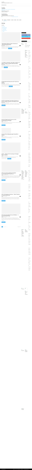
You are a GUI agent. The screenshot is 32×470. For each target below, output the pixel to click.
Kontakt (14, 469)
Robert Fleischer (3, 45)
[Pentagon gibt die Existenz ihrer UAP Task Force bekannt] (11, 75)
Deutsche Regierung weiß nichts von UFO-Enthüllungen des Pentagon (9, 120)
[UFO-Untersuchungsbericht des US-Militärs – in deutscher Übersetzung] (11, 209)
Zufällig (3, 31)
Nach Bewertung (4, 30)
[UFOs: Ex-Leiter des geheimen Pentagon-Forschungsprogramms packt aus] (11, 166)
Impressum (22, 469)
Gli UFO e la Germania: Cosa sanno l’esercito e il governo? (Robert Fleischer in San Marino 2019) (10, 101)
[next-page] (7, 226)
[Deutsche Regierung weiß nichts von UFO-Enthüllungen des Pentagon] (11, 113)
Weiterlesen (10, 48)
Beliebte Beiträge (4, 27)
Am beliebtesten (4, 28)
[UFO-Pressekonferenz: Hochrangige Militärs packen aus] (26, 290)
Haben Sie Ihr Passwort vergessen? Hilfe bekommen (8, 9)
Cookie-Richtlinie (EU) (26, 469)
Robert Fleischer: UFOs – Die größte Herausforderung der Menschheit (29, 57)
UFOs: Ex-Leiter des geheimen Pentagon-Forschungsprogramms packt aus (9, 173)
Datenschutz (3, 10)
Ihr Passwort (3, 7)
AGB (16, 469)
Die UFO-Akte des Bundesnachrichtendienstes (29, 251)
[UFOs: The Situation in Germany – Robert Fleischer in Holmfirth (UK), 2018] (11, 188)
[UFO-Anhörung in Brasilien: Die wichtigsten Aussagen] (23, 113)
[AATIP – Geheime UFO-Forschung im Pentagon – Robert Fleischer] (11, 147)
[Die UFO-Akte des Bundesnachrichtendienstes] (26, 351)
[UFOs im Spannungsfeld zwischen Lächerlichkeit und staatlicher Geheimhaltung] (23, 236)
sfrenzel (2, 121)
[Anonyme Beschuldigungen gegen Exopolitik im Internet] (11, 130)
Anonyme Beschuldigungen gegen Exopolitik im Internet (27, 45)
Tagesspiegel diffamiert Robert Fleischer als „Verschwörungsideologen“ (10, 44)
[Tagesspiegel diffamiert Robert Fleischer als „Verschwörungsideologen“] (11, 37)
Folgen (29, 36)
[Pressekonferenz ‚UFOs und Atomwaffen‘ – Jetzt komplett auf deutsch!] (26, 294)
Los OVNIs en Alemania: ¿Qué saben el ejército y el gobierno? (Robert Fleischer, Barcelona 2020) (11, 63)
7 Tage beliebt (4, 29)
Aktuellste (3, 26)
